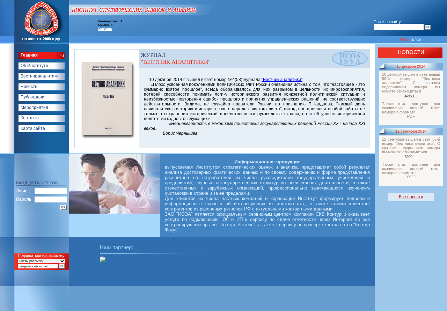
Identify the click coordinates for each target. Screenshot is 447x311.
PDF (411, 116)
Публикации (32, 97)
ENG (416, 39)
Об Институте (34, 65)
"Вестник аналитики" (282, 79)
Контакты (30, 118)
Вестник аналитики (40, 76)
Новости (29, 86)
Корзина (105, 29)
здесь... (411, 95)
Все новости (411, 196)
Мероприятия (34, 107)
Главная (29, 55)
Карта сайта (33, 128)
